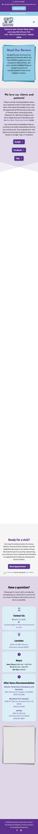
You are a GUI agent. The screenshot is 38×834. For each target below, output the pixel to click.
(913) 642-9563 (19, 707)
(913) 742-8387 (20, 620)
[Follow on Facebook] (17, 830)
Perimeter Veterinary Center (18, 120)
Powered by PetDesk (13, 825)
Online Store (19, 8)
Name (9, 731)
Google (18, 142)
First (27, 733)
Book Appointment (18, 14)
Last (27, 736)
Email (9, 738)
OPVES (19, 711)
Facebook (17, 150)
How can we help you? (15, 744)
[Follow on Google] (21, 830)
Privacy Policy (27, 825)
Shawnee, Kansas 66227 (19, 647)
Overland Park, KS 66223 (19, 716)
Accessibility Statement (19, 827)
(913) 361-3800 (19, 718)
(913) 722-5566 (19, 695)
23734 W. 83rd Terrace (19, 645)
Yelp (18, 158)
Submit (11, 754)
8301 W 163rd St (19, 713)
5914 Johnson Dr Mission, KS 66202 (19, 692)
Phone (8, 741)
